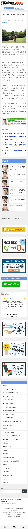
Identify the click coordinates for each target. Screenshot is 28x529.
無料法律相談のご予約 (8, 457)
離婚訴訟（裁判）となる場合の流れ (13, 133)
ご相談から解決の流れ (8, 432)
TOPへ (23, 527)
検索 (2, 488)
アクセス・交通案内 (8, 450)
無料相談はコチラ (19, 8)
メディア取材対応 (7, 475)
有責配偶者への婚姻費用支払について (21, 218)
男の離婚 (5, 385)
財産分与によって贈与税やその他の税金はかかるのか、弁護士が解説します (17, 199)
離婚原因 (5, 428)
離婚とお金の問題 (7, 425)
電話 (5, 527)
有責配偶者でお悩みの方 (10, 407)
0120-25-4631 (9, 8)
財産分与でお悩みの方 (10, 403)
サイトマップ (6, 482)
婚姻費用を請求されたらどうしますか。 (8, 218)
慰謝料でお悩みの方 (9, 414)
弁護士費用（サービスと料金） (10, 439)
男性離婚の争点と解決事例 (9, 389)
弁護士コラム (5, 22)
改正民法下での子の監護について (17, 205)
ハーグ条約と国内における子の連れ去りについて (17, 175)
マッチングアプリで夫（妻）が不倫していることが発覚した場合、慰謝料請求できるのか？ (14, 145)
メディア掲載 (6, 471)
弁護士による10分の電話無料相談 (11, 461)
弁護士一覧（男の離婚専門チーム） (11, 435)
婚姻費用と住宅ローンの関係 (16, 181)
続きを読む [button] (5, 308)
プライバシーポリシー (8, 479)
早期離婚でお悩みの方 (10, 417)
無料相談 (14, 527)
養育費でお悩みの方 (9, 396)
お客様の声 (5, 443)
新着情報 (5, 464)
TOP (13, 499)
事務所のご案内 (7, 446)
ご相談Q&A (5, 453)
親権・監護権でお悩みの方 (11, 392)
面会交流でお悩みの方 (10, 400)
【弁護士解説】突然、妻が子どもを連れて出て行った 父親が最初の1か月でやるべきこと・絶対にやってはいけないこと (17, 191)
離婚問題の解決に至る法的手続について (13, 421)
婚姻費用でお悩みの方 (10, 410)
